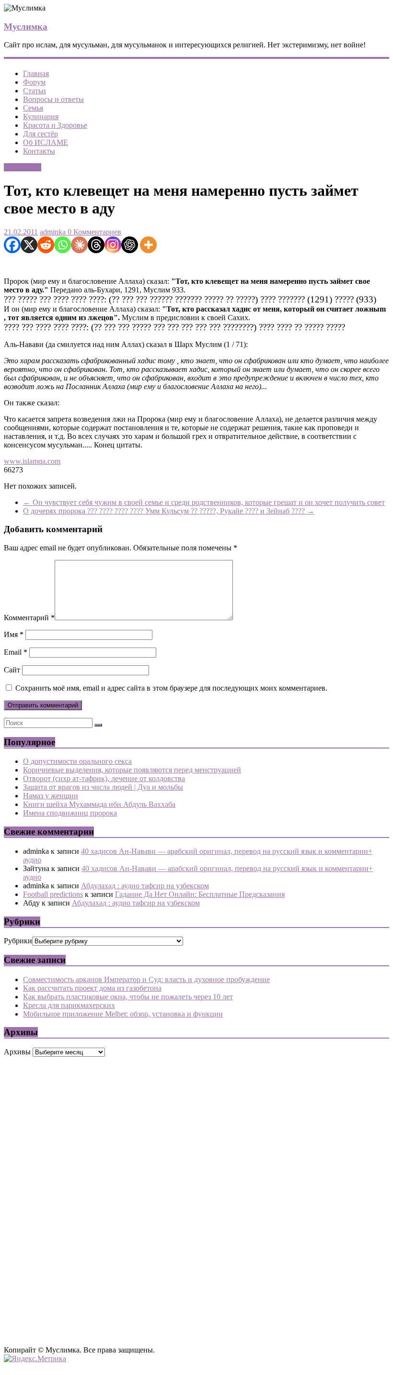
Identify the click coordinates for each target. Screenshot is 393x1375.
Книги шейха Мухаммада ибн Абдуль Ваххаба (99, 804)
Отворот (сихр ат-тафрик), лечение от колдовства (104, 778)
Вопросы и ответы (53, 99)
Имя (13, 634)
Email (15, 652)
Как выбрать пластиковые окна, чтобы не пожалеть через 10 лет (128, 997)
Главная (36, 73)
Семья (33, 108)
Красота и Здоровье (55, 125)
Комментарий (29, 618)
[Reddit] (45, 244)
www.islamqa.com (32, 461)
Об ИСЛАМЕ (45, 142)
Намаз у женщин (50, 796)
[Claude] (79, 244)
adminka (53, 232)
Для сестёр (40, 134)
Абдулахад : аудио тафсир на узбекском (145, 886)
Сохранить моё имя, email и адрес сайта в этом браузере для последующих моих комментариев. (171, 688)
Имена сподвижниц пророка (70, 813)
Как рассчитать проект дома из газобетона (92, 988)
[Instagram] (112, 244)
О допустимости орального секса (77, 761)
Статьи (34, 91)
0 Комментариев (93, 232)
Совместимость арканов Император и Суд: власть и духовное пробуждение (146, 979)
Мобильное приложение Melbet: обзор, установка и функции (123, 1014)
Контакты (39, 151)
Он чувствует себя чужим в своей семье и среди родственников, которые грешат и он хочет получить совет (204, 502)
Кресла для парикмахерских (69, 1005)
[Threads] (96, 244)
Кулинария (40, 116)
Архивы (17, 1052)
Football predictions (53, 894)
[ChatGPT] (129, 244)
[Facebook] (12, 244)
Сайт (12, 670)
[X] (29, 244)
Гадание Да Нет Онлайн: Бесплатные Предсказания (200, 894)
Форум (34, 82)
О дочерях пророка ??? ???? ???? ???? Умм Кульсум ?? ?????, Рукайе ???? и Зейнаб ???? (168, 511)
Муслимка (25, 27)
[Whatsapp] (62, 244)
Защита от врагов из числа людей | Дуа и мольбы (103, 787)
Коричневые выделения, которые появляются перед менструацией (132, 770)
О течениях (22, 167)
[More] (148, 244)
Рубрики (18, 941)
